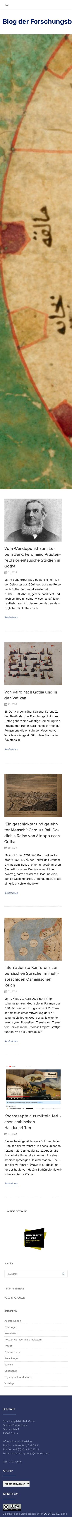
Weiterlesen (11, 617)
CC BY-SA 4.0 (51, 1513)
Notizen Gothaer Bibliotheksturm (23, 1339)
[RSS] (6, 4)
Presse (8, 1345)
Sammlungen (11, 1358)
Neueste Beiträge (14, 1289)
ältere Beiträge (15, 1211)
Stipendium (10, 1370)
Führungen (10, 1327)
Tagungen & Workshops (18, 1377)
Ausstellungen (12, 1320)
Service (8, 1364)
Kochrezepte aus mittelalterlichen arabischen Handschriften (32, 1122)
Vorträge (9, 1383)
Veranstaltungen (14, 1298)
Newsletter (10, 1333)
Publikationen (12, 1352)
